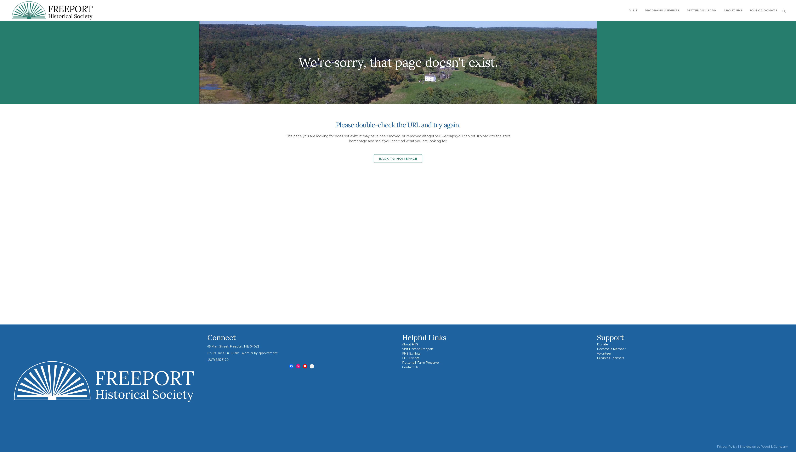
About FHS (410, 344)
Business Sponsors (610, 358)
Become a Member (611, 349)
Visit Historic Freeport (417, 349)
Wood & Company (774, 446)
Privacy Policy (727, 446)
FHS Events (410, 358)
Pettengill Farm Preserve (420, 363)
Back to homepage (398, 158)
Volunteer (604, 353)
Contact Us (410, 367)
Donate (602, 344)
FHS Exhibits (411, 353)
